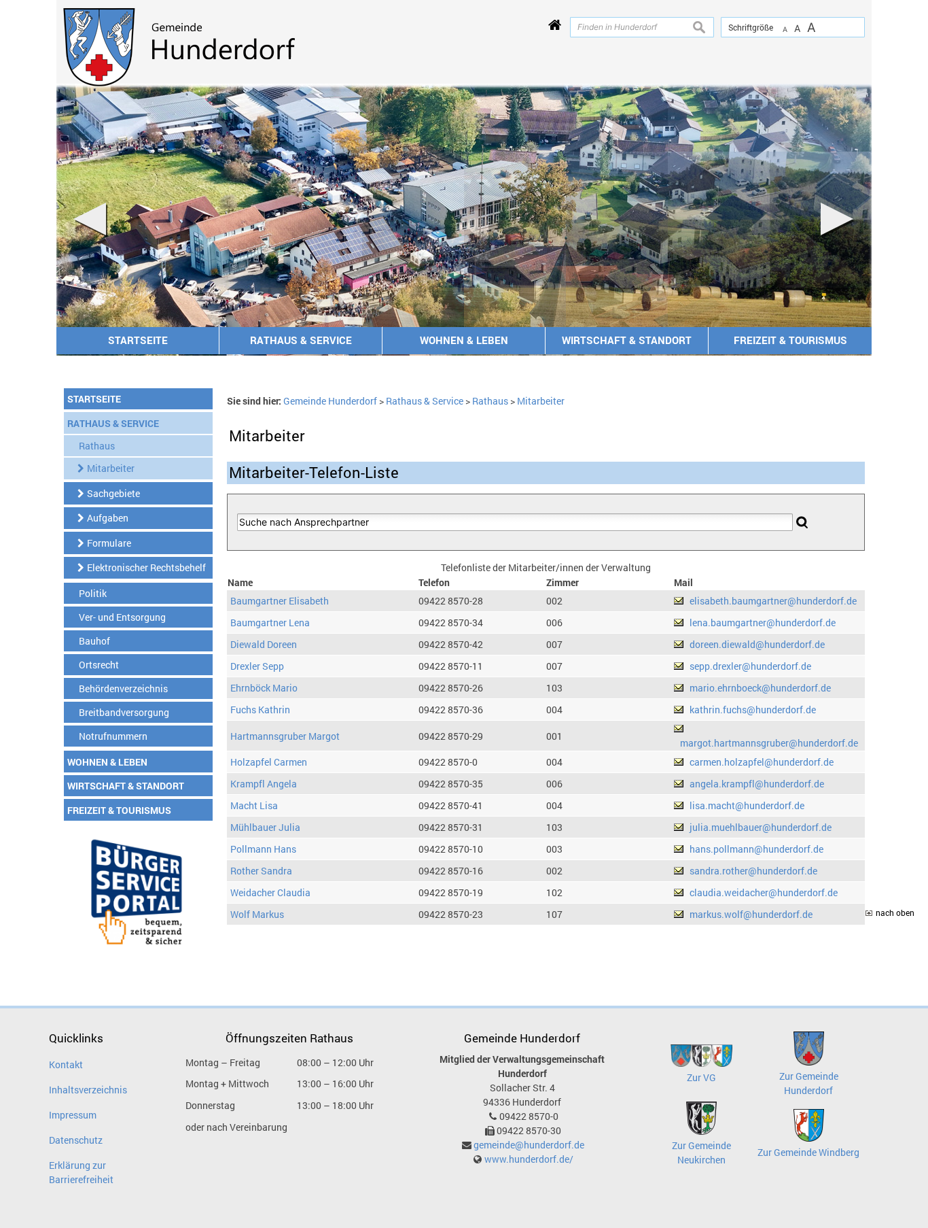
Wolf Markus (257, 914)
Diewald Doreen (263, 644)
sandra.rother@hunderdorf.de (753, 870)
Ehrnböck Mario (264, 687)
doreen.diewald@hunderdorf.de (757, 644)
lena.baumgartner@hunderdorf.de (763, 622)
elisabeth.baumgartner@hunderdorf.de (773, 600)
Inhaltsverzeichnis (88, 1089)
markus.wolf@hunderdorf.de (751, 914)
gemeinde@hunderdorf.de (529, 1144)
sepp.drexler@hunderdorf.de (750, 666)
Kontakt (66, 1064)
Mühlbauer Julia (265, 827)
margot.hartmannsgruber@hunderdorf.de (769, 742)
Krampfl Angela (263, 783)
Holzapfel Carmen (268, 761)
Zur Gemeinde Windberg (808, 1152)
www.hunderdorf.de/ (528, 1159)
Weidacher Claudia (270, 892)
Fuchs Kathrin (260, 709)
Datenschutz (76, 1139)
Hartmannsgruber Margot (285, 736)
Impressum (72, 1114)
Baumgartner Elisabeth (279, 600)
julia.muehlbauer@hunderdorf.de (761, 827)
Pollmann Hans (263, 848)
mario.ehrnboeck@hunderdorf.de (760, 687)
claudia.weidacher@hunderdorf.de (764, 892)
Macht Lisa (254, 805)
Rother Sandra (261, 870)
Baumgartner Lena (270, 622)
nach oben (895, 913)
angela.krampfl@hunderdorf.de (757, 783)
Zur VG (701, 1077)
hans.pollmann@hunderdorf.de (756, 848)
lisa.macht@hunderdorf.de (747, 805)
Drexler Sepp (257, 666)
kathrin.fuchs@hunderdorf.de (753, 709)
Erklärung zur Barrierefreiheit (81, 1172)
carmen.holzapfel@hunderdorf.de (762, 761)
